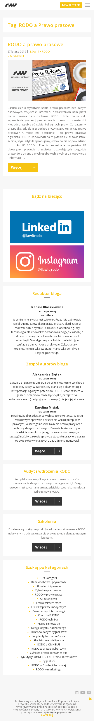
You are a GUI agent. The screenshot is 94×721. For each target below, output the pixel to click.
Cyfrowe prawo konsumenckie (48, 653)
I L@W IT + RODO (39, 51)
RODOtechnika (49, 619)
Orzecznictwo (48, 599)
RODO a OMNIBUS (48, 644)
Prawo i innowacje (49, 624)
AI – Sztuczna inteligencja (48, 640)
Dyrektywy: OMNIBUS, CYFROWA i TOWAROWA (48, 657)
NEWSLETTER (71, 5)
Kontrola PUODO (48, 615)
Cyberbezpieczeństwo (49, 590)
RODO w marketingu (48, 669)
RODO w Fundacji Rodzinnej (48, 665)
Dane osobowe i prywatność (48, 582)
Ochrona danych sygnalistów (48, 632)
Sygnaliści (49, 661)
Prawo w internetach (48, 603)
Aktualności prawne (49, 586)
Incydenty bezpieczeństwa (49, 636)
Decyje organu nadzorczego (48, 628)
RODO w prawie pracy (48, 594)
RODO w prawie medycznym (48, 607)
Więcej (41, 451)
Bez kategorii (16, 56)
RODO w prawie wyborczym (48, 648)
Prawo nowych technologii (49, 611)
